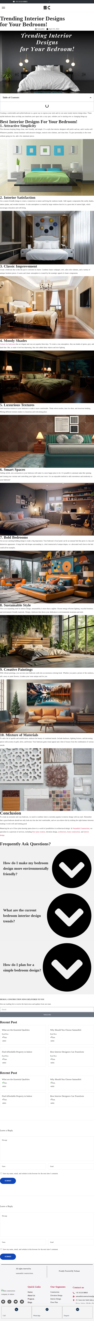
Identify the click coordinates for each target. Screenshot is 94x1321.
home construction (73, 832)
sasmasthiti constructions (24, 1273)
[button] (90, 97)
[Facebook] (3, 1302)
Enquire (66, 1315)
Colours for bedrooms (7, 344)
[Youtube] (16, 1302)
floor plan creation (38, 832)
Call (4, 1315)
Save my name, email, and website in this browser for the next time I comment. (30, 1173)
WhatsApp (36, 1315)
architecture (62, 832)
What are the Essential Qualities (16, 1030)
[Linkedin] (22, 1302)
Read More (5, 1034)
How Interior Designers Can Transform (67, 1052)
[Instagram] (9, 1302)
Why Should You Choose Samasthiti (65, 1030)
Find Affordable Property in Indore (17, 1052)
